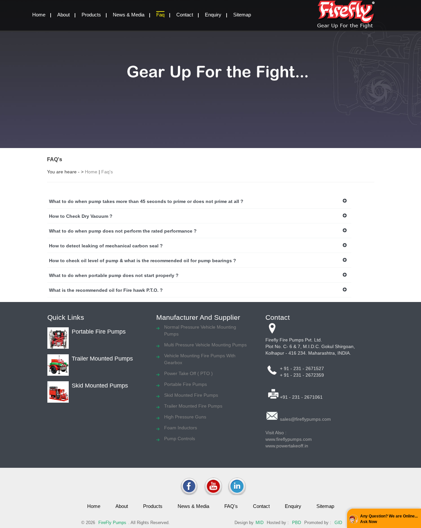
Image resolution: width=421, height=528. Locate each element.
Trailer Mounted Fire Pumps (193, 406)
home (38, 14)
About (63, 14)
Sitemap (242, 14)
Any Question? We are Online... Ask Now (389, 519)
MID (259, 522)
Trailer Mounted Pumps (102, 358)
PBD (296, 522)
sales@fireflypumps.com (305, 419)
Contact (184, 14)
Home (91, 171)
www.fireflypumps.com (288, 439)
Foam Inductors (180, 427)
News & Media (128, 14)
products (152, 506)
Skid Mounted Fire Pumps (191, 395)
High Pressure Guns (185, 416)
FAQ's (231, 506)
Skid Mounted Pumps (100, 385)
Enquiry (213, 14)
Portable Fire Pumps (99, 331)
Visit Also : (275, 432)
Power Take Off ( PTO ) (188, 373)
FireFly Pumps (112, 522)
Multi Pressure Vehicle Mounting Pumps (205, 344)
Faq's (107, 171)
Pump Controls (179, 438)
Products (91, 14)
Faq (160, 14)
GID (338, 522)
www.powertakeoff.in (286, 445)
